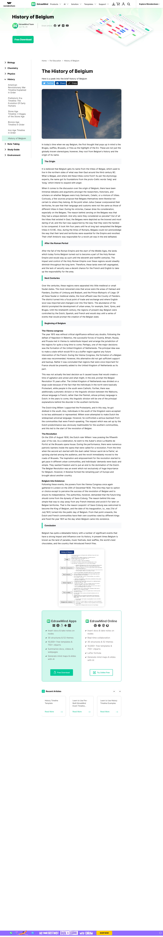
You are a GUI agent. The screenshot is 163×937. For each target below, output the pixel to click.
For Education (55, 61)
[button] (114, 691)
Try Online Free (103, 672)
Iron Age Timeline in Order (16, 131)
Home (44, 61)
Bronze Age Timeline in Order (16, 123)
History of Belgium (17, 138)
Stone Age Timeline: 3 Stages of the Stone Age (17, 114)
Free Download (23, 39)
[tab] (16, 62)
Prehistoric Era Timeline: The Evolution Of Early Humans (16, 102)
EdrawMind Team (26, 24)
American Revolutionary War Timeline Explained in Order (17, 89)
